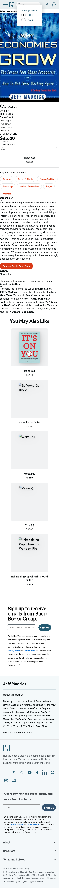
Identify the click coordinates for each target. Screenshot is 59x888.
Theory (48, 281)
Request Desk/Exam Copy (16, 266)
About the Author (10, 284)
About (6, 842)
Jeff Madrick (10, 107)
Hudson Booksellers (29, 186)
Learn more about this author (18, 732)
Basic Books (7, 127)
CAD (30, 20)
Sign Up (45, 627)
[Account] (47, 5)
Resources (9, 851)
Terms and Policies (14, 859)
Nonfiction (6, 274)
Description (6, 197)
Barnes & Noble (25, 179)
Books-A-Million (47, 179)
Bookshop (8, 186)
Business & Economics (13, 281)
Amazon (7, 179)
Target (49, 186)
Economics (35, 281)
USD (30, 15)
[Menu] (5, 4)
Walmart (7, 193)
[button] (29, 104)
